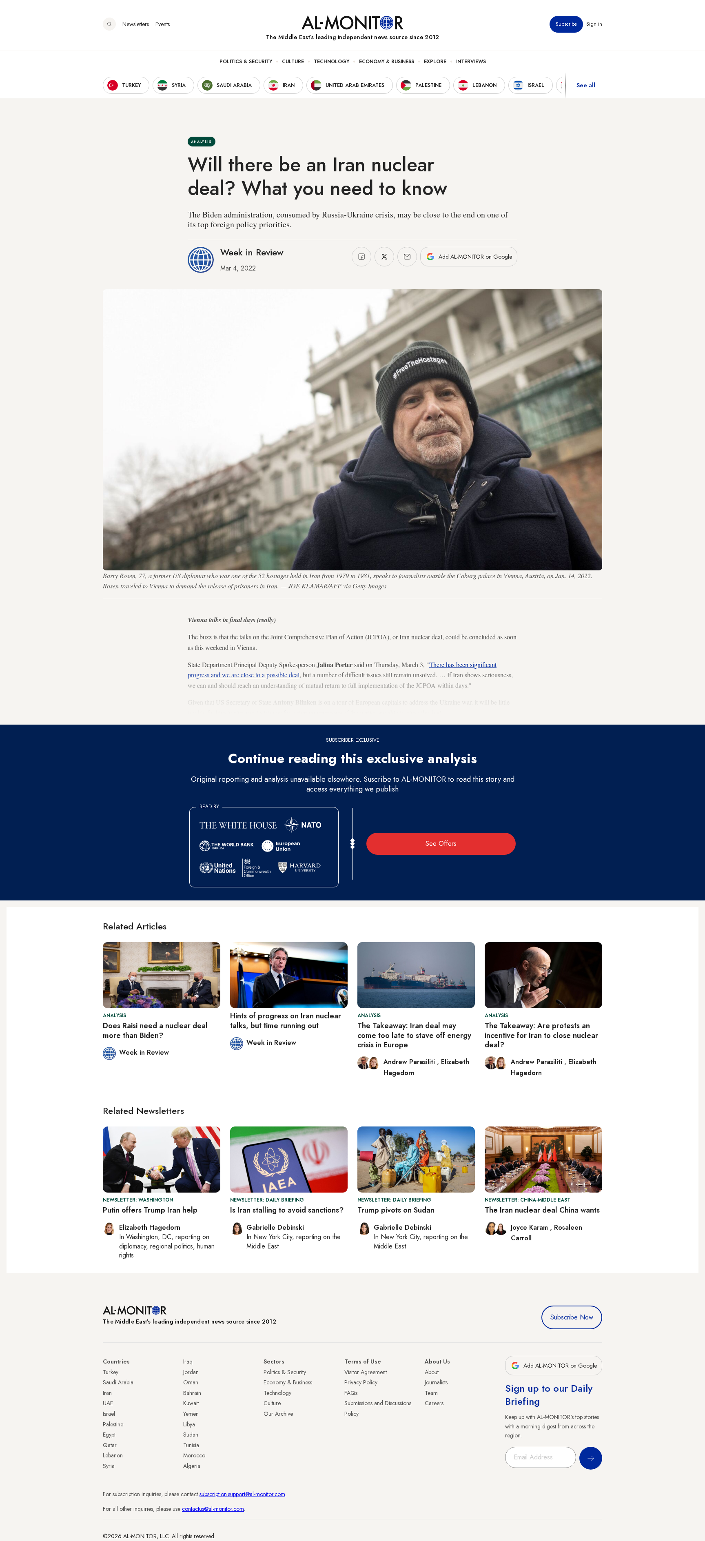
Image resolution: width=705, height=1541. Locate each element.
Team (431, 1393)
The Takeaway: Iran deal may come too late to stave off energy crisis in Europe (414, 1035)
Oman (190, 1382)
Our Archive (278, 1414)
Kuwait (191, 1403)
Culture (293, 61)
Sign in (594, 24)
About (432, 1372)
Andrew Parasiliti (410, 1062)
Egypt (109, 1434)
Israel (109, 1414)
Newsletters (135, 24)
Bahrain (192, 1393)
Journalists (436, 1382)
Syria (109, 1466)
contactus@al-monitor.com (213, 1509)
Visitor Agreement (365, 1372)
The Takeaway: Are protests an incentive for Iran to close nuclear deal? (541, 1035)
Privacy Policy (360, 1382)
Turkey (110, 1372)
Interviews (471, 61)
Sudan (190, 1434)
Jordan (191, 1372)
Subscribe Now (571, 1317)
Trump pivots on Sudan (396, 1210)
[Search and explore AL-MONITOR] (109, 24)
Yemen (191, 1414)
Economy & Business (386, 61)
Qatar (110, 1445)
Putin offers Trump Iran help (150, 1210)
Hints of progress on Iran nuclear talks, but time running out (285, 1021)
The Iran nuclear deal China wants (542, 1210)
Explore (435, 61)
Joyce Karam (530, 1227)
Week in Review (252, 252)
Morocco (194, 1455)
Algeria (191, 1466)
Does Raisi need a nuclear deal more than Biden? (155, 1030)
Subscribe (566, 24)
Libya (189, 1424)
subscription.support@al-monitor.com (242, 1494)
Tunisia (191, 1445)
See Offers (441, 843)
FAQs (350, 1393)
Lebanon (113, 1455)
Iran (107, 1393)
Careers (434, 1403)
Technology (331, 61)
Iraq (188, 1361)
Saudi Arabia (118, 1382)
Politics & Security (245, 61)
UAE (108, 1403)
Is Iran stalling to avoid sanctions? (287, 1210)
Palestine (113, 1424)
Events (162, 24)
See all (585, 85)
